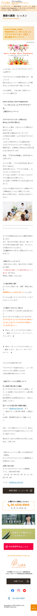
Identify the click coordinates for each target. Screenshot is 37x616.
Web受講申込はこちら (18, 546)
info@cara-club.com (16, 408)
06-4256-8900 (20, 504)
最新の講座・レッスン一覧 (18, 490)
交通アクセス (18, 581)
